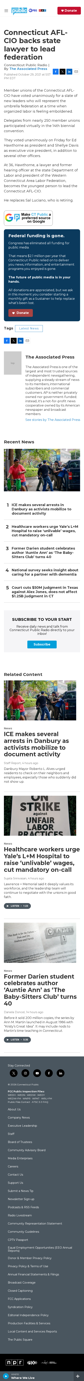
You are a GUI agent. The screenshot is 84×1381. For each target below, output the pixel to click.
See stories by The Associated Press (52, 420)
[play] (6, 1376)
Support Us (15, 1183)
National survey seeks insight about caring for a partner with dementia (45, 572)
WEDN (21, 1095)
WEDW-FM (14, 1098)
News (8, 728)
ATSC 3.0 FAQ (40, 1101)
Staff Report (12, 763)
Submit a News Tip (20, 1191)
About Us (14, 1109)
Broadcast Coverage (22, 1282)
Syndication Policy (20, 1307)
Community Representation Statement (35, 1223)
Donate (71, 10)
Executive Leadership (22, 1125)
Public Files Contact (19, 1101)
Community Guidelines (23, 1231)
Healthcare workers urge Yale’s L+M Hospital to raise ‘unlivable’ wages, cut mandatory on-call (45, 531)
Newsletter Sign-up (21, 1199)
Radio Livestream (20, 1215)
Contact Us (15, 1174)
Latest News (29, 328)
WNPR (26, 1098)
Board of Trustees (20, 1142)
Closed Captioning (20, 1290)
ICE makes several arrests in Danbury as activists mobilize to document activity (41, 509)
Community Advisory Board (27, 1150)
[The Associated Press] (12, 363)
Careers (13, 1166)
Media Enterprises (20, 1158)
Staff (11, 1134)
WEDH (12, 1095)
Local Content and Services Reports (32, 1331)
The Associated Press (28, 69)
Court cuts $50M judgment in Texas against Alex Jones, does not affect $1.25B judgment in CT (45, 592)
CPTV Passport (18, 1240)
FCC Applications (19, 1299)
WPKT (35, 1098)
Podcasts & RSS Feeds (23, 1207)
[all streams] (79, 1376)
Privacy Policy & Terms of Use (28, 1266)
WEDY (41, 1095)
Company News (19, 1117)
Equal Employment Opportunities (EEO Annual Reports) (40, 1249)
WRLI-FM (46, 1098)
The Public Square (20, 1339)
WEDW (31, 1095)
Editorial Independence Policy (28, 1315)
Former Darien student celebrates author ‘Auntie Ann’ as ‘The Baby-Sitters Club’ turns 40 (43, 552)
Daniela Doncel (14, 1012)
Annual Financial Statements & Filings (33, 1274)
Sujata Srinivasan (15, 878)
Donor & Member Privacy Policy (30, 1258)
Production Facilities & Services (29, 1323)
